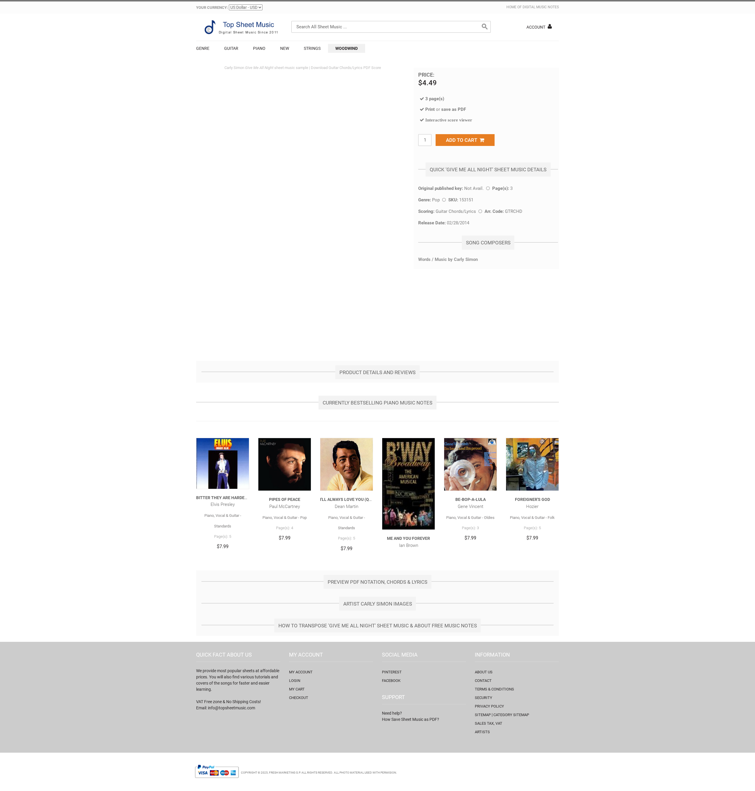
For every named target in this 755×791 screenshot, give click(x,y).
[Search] (485, 27)
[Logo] (240, 27)
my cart (297, 689)
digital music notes (541, 7)
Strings (312, 48)
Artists (482, 732)
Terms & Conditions (494, 689)
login (294, 680)
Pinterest (392, 672)
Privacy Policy (489, 706)
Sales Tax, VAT (488, 723)
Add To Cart (463, 140)
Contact (483, 680)
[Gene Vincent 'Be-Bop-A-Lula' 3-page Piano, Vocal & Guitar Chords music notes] (470, 464)
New (284, 48)
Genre (202, 48)
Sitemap (483, 715)
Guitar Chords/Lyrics (456, 211)
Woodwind (346, 48)
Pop (436, 200)
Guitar (231, 48)
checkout (298, 697)
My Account (301, 672)
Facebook (391, 680)
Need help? (392, 713)
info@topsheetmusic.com (231, 708)
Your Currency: (212, 7)
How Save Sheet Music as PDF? (410, 719)
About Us (484, 672)
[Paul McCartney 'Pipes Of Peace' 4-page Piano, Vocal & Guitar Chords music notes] (284, 464)
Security (483, 697)
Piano (259, 48)
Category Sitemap (511, 715)
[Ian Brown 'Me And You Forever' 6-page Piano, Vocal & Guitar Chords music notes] (408, 483)
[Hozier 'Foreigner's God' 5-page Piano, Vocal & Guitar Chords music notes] (532, 464)
